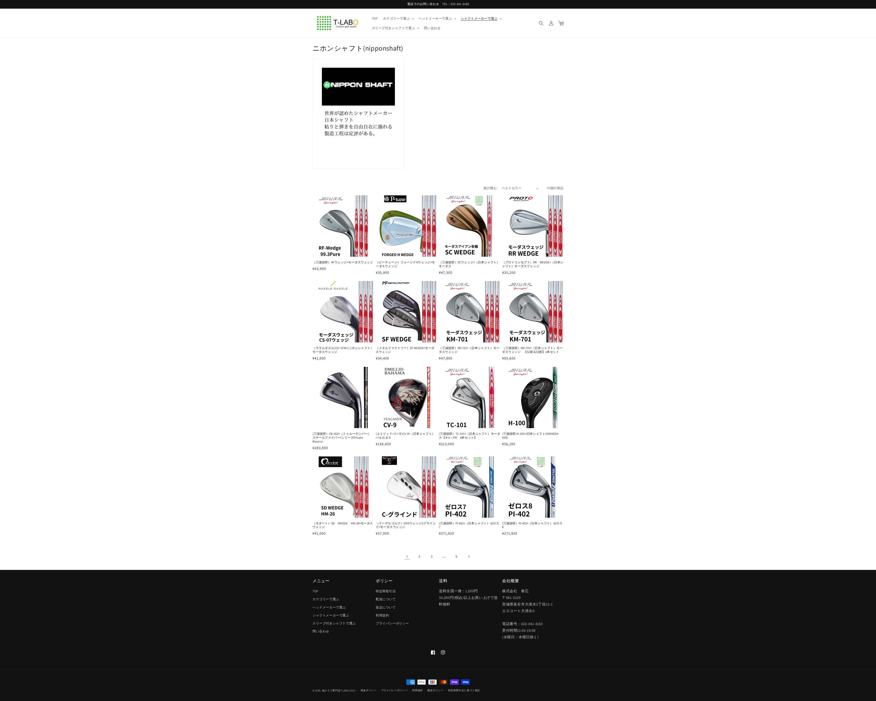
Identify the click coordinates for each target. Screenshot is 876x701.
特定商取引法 (386, 591)
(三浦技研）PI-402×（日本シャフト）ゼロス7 (469, 525)
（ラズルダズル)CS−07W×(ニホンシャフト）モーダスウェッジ (343, 350)
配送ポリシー (435, 690)
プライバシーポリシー (392, 623)
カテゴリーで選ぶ (326, 599)
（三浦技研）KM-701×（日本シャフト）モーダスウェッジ (469, 350)
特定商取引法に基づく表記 (464, 690)
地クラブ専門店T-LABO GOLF (339, 690)
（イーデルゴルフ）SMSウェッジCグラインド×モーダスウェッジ (406, 525)
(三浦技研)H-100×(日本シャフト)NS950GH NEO (532, 436)
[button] (398, 18)
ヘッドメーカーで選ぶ (329, 607)
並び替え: (490, 188)
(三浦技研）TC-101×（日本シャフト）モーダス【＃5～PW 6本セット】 (469, 436)
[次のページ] (469, 556)
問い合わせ (321, 631)
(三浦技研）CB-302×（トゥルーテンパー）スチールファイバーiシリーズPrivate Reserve (342, 437)
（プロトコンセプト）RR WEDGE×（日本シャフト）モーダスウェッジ (532, 264)
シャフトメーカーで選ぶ (331, 615)
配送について (386, 599)
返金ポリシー (369, 690)
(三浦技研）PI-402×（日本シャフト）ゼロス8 (532, 525)
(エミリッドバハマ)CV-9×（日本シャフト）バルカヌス (405, 436)
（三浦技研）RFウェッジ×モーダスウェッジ (343, 262)
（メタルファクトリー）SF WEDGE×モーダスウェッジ (405, 350)
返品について (386, 607)
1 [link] (407, 556)
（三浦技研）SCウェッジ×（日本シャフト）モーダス (469, 264)
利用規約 (382, 615)
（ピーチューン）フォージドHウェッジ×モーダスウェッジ (405, 264)
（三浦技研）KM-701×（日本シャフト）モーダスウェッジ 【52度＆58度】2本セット (532, 350)
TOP (315, 591)
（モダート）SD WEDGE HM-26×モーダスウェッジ (343, 525)
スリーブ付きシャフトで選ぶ (334, 623)
